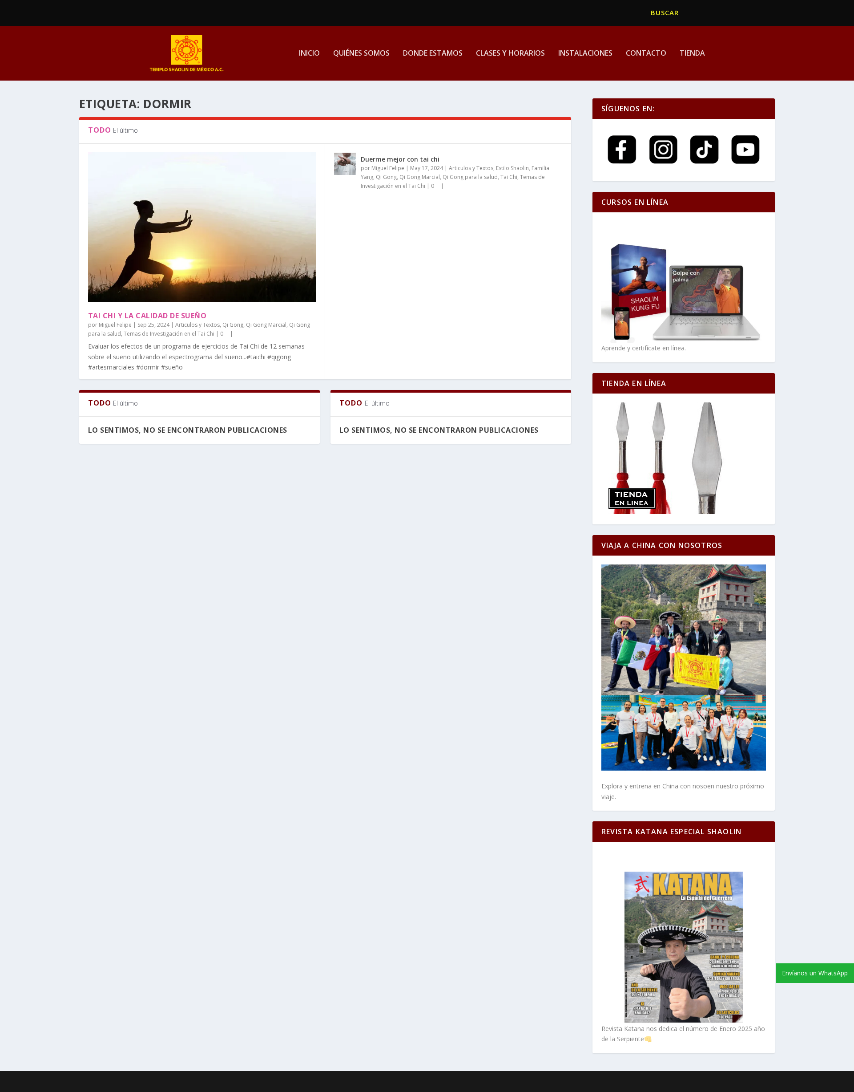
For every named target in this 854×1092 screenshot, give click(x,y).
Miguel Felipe (115, 325)
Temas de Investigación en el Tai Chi (169, 333)
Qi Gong (232, 325)
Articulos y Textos (197, 325)
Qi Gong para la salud (470, 177)
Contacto (646, 53)
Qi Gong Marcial (266, 325)
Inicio (309, 53)
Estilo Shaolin (512, 168)
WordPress (294, 1082)
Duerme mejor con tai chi (400, 159)
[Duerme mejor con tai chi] (345, 164)
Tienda (692, 53)
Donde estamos (433, 53)
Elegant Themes (203, 1082)
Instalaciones (585, 53)
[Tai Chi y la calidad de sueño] (202, 227)
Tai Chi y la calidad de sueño (147, 316)
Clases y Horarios (510, 53)
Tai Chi (508, 177)
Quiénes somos (361, 53)
